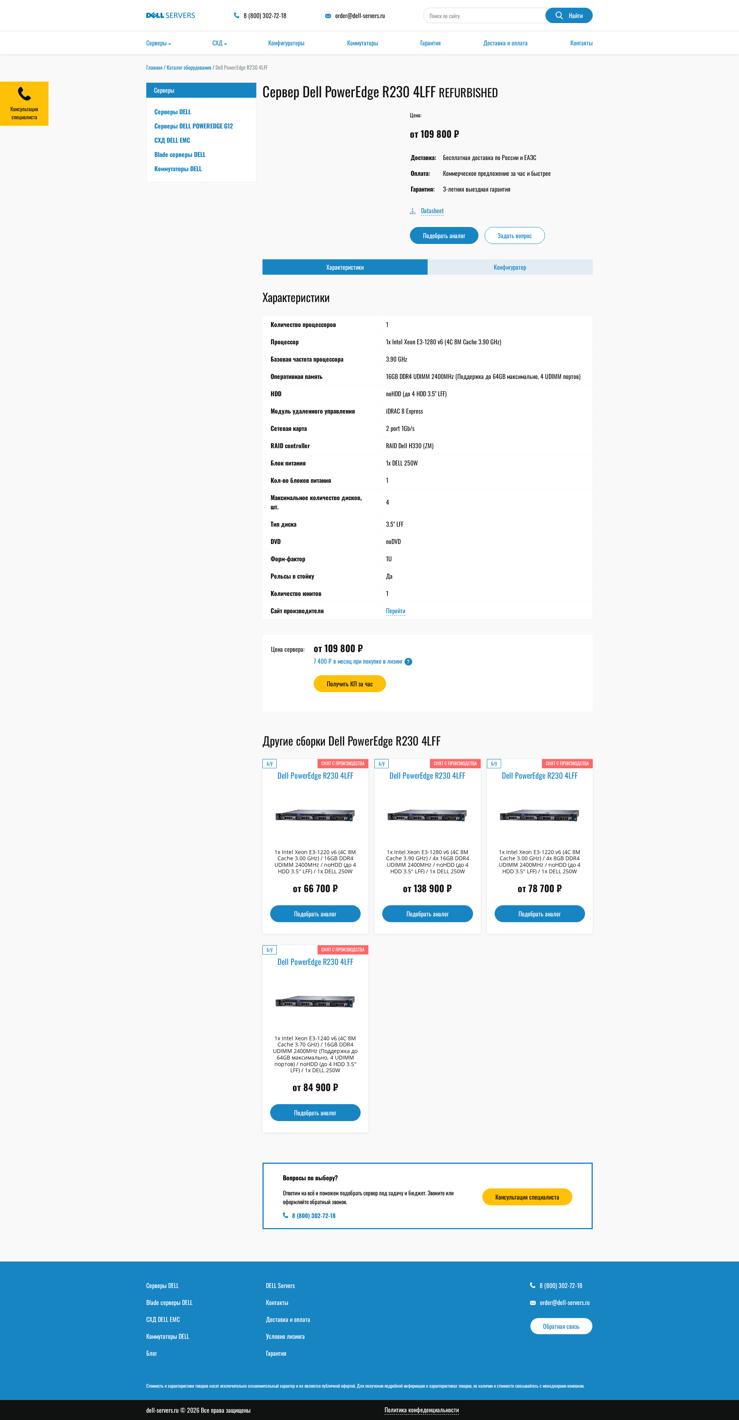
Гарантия (430, 42)
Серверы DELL (172, 111)
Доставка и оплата (505, 42)
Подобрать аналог (444, 235)
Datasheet (432, 210)
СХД (217, 42)
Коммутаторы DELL (178, 168)
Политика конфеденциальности (422, 1409)
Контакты (581, 42)
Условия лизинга (285, 1336)
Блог (151, 1353)
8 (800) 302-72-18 (314, 1215)
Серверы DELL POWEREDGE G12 (193, 125)
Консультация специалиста (527, 1196)
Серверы (156, 42)
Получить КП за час (350, 683)
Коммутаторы (362, 42)
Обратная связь (561, 1326)
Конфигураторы (286, 42)
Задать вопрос (515, 235)
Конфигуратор (510, 267)
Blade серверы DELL (180, 154)
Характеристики (345, 267)
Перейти (395, 610)
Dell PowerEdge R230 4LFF (315, 775)
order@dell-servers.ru (565, 1302)
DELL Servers (280, 1285)
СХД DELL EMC (172, 140)
